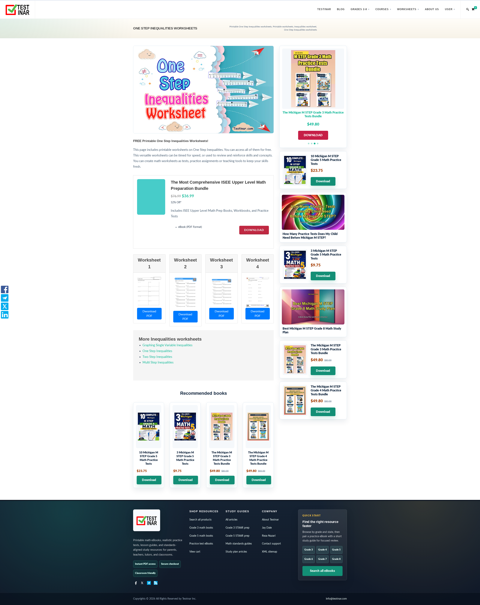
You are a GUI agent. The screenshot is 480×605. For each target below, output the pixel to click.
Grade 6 (308, 559)
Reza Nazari (268, 536)
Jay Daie (267, 527)
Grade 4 (322, 550)
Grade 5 (336, 550)
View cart (194, 551)
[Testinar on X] (142, 583)
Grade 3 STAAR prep (237, 527)
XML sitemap (269, 551)
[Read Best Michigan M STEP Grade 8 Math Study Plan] (313, 312)
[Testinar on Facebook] (135, 583)
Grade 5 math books (201, 536)
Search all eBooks (322, 570)
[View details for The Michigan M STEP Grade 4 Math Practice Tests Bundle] (258, 445)
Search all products (200, 519)
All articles (231, 519)
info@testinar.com (336, 599)
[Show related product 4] (317, 143)
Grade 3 (308, 550)
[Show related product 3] (314, 143)
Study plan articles (236, 551)
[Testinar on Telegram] (149, 583)
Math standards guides (239, 543)
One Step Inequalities (157, 351)
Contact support (271, 543)
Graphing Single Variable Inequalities (167, 345)
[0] (473, 8)
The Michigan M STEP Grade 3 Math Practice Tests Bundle (313, 114)
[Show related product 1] (308, 143)
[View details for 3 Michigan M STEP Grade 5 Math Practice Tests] (185, 445)
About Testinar (270, 519)
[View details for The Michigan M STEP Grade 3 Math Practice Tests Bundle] (221, 445)
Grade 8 (336, 559)
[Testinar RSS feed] (155, 583)
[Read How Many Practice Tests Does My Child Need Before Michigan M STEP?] (313, 217)
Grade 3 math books (201, 527)
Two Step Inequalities (157, 356)
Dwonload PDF (149, 313)
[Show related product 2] (311, 143)
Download (254, 230)
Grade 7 (322, 559)
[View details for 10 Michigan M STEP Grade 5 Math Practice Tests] (148, 445)
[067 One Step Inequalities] (149, 291)
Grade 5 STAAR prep (237, 536)
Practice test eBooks (201, 543)
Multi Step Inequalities (157, 362)
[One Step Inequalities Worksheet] (257, 291)
